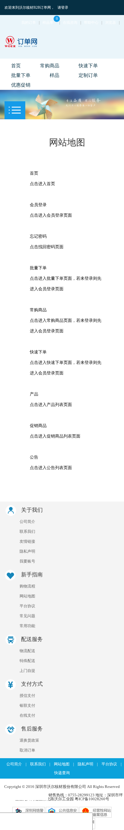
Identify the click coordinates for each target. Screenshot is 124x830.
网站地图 (27, 596)
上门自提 (27, 670)
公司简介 (27, 521)
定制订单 (88, 75)
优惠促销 (20, 84)
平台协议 (27, 606)
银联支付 (27, 705)
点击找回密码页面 (47, 247)
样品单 (50, 22)
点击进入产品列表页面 (51, 404)
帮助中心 (91, 22)
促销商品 (38, 425)
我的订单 (28, 22)
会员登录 (38, 205)
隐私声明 (27, 551)
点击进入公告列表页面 (51, 467)
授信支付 (27, 695)
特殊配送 (27, 660)
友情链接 (27, 541)
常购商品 (49, 65)
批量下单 (20, 75)
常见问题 (27, 616)
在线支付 (27, 715)
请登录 (62, 7)
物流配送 (27, 650)
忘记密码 (38, 236)
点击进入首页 (42, 184)
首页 (16, 65)
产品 (34, 394)
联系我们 (27, 531)
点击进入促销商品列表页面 (55, 436)
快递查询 (62, 772)
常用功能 (27, 626)
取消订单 (27, 750)
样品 (54, 75)
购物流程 (27, 586)
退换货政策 (29, 740)
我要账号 (27, 561)
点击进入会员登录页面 (51, 215)
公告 (34, 457)
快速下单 (88, 65)
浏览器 (110, 22)
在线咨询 (70, 22)
